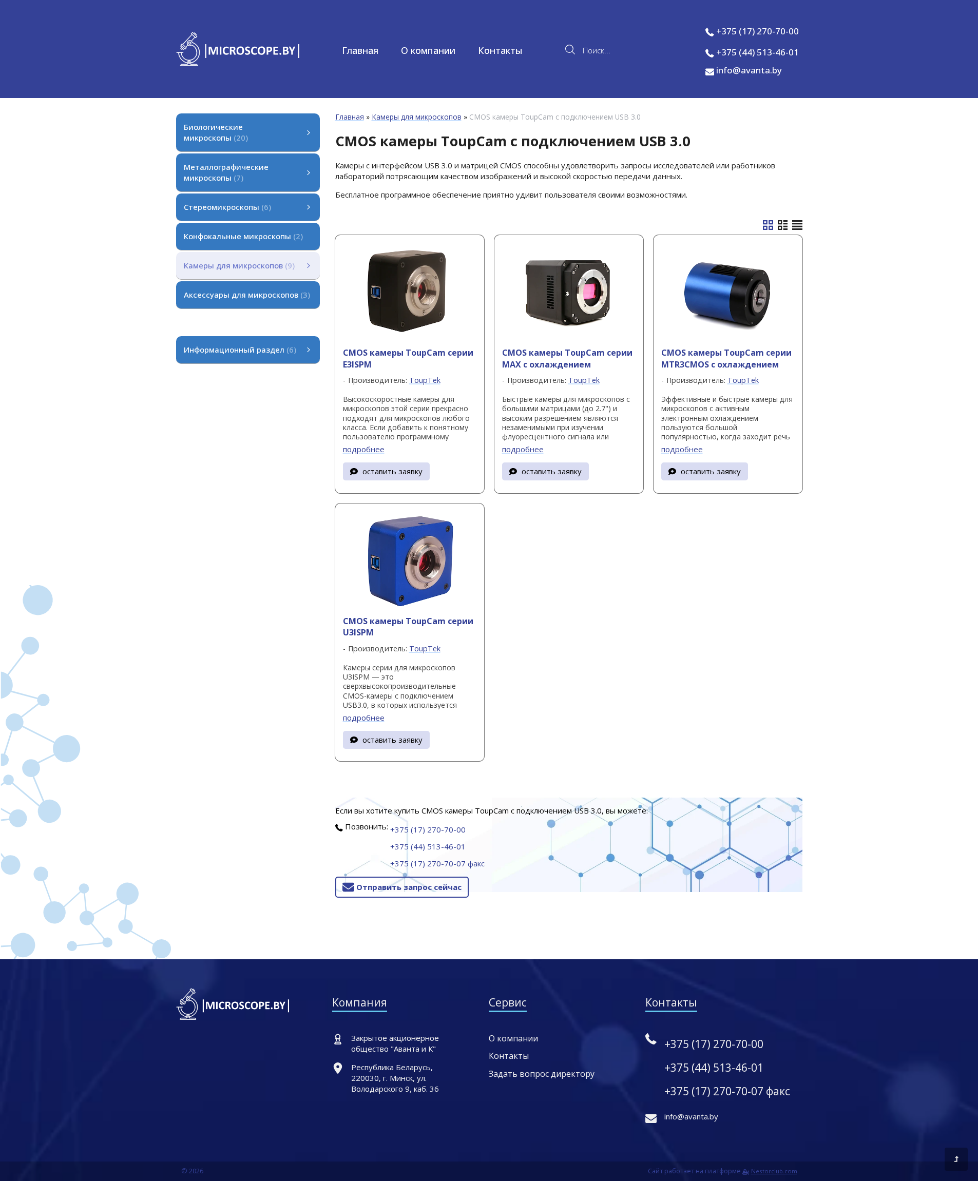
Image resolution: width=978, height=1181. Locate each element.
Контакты (500, 50)
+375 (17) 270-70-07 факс (437, 863)
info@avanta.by (748, 70)
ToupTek (424, 380)
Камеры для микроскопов (417, 117)
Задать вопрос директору (542, 1073)
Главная (360, 50)
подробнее (364, 449)
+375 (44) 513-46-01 (757, 52)
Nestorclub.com (774, 1171)
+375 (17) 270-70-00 (757, 31)
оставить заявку (392, 471)
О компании (428, 50)
